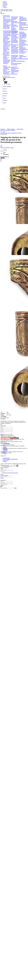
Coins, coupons (21, 29)
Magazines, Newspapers (22, 24)
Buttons (25, 24)
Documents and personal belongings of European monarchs (6, 57)
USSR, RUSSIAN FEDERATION (10, 459)
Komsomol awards (5, 37)
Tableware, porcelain (15, 50)
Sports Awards (13, 36)
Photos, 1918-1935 (22, 34)
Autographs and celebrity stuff (15, 46)
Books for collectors (23, 52)
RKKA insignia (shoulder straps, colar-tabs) (14, 38)
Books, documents (13, 29)
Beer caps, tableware (16, 64)
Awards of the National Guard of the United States (15, 68)
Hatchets (18, 58)
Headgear (9, 31)
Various (15, 73)
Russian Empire (6, 458)
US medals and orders (6, 72)
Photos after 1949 (23, 36)
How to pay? (3, 147)
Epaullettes (17, 61)
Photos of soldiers (21, 17)
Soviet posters (16, 47)
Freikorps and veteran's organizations (14, 57)
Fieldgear (17, 63)
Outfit (14, 40)
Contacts (5, 453)
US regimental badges (7, 73)
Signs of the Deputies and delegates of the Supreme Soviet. (6, 49)
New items (5, 450)
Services (5, 447)
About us (5, 448)
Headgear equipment (7, 25)
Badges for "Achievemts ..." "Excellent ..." (6, 43)
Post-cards (25, 29)
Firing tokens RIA (13, 20)
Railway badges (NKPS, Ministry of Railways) (6, 39)
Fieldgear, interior (14, 25)
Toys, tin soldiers (22, 48)
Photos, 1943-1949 (23, 35)
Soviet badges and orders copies (15, 34)
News (4, 452)
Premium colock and (6, 63)
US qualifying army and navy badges (6, 70)
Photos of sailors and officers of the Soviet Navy (23, 42)
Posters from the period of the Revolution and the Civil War (7, 21)
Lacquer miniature (14, 51)
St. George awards (6, 28)
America (5, 461)
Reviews (5, 451)
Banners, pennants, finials (15, 52)
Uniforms (5, 31)
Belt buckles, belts (6, 27)
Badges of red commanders (7, 35)
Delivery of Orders (10, 147)
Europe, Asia (5, 460)
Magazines (24, 49)
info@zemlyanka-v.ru (5, 443)
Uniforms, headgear (5, 24)
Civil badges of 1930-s (7, 46)
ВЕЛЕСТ (6, 467)
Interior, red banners (21, 32)
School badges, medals (6, 52)
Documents (24, 44)
